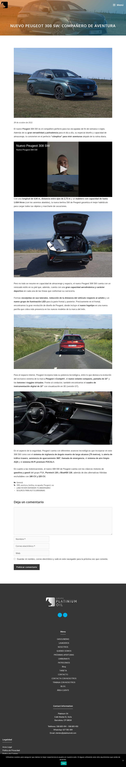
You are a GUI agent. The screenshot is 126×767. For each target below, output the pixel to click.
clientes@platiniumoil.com (65, 733)
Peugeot (26, 129)
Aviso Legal (7, 747)
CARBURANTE (64, 659)
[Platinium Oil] (4, 5)
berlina (31, 485)
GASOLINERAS (63, 639)
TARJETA (63, 670)
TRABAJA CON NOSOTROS (64, 682)
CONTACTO (63, 674)
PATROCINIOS (64, 663)
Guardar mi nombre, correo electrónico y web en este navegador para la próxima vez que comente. (62, 559)
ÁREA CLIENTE (63, 690)
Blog (64, 666)
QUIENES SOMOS (64, 651)
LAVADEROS (64, 643)
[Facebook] (60, 615)
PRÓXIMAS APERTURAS (64, 655)
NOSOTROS (63, 647)
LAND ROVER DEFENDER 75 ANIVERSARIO (33, 488)
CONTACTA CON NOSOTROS (64, 678)
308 (18, 485)
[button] (63, 169)
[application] (63, 169)
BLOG (63, 686)
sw (53, 485)
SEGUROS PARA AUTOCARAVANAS (30, 490)
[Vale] (123, 760)
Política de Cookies (10, 754)
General (19, 482)
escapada (39, 485)
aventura (24, 485)
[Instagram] (65, 615)
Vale (63, 763)
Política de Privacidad (11, 750)
